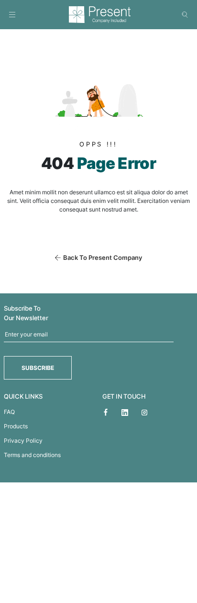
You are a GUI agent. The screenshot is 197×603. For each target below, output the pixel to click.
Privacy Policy (23, 440)
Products (16, 426)
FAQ (9, 411)
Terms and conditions (32, 454)
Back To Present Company (102, 257)
